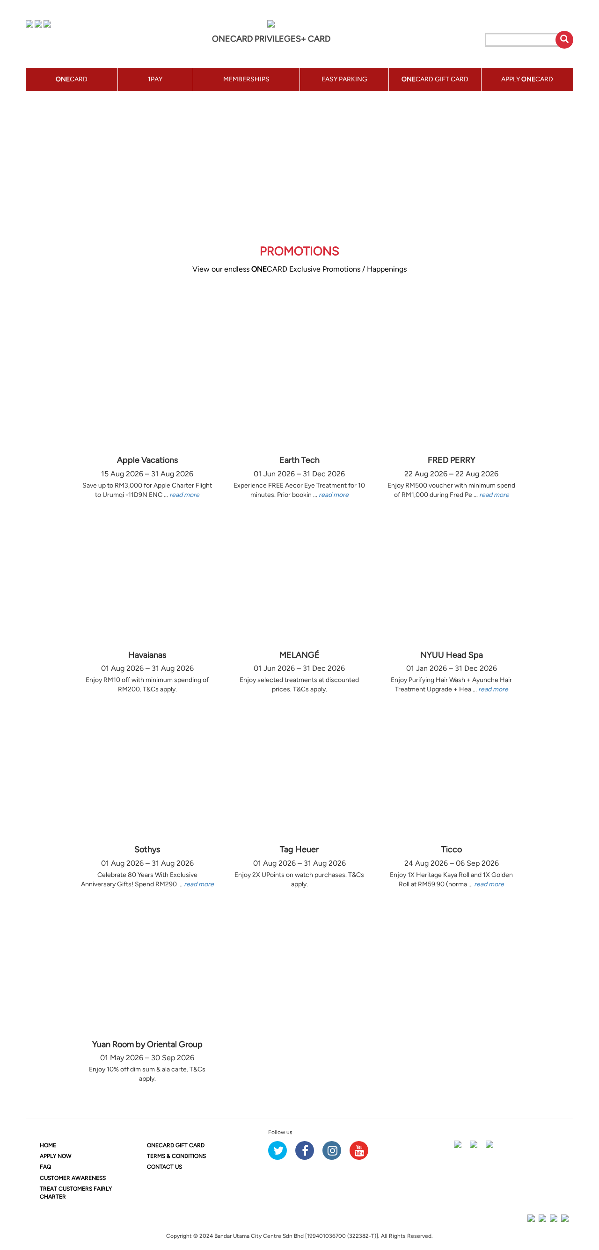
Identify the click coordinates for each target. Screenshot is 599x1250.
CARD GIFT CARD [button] (435, 79)
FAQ (45, 1167)
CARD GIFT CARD (176, 1145)
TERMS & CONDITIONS (176, 1156)
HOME (48, 1145)
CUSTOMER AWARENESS (73, 1178)
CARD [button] (72, 79)
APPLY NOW (56, 1156)
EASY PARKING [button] (344, 79)
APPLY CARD (527, 79)
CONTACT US (164, 1167)
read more (184, 495)
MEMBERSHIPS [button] (246, 79)
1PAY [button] (155, 79)
